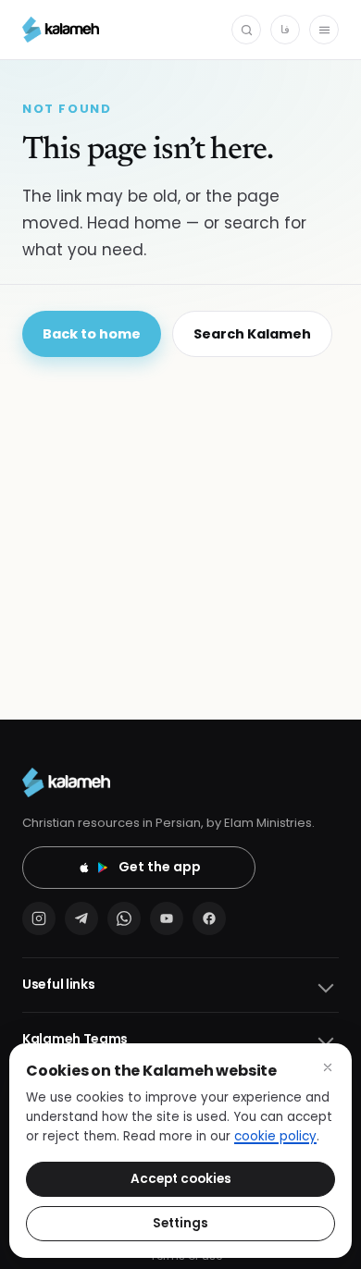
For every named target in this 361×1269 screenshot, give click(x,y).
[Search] (246, 29)
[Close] (328, 1067)
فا (285, 29)
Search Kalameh (252, 334)
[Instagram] (39, 918)
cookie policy (275, 1136)
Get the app (159, 866)
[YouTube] (166, 918)
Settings (180, 1223)
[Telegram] (81, 918)
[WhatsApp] (124, 918)
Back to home (92, 334)
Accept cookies (181, 1179)
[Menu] (324, 29)
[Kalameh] (60, 30)
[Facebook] (209, 918)
